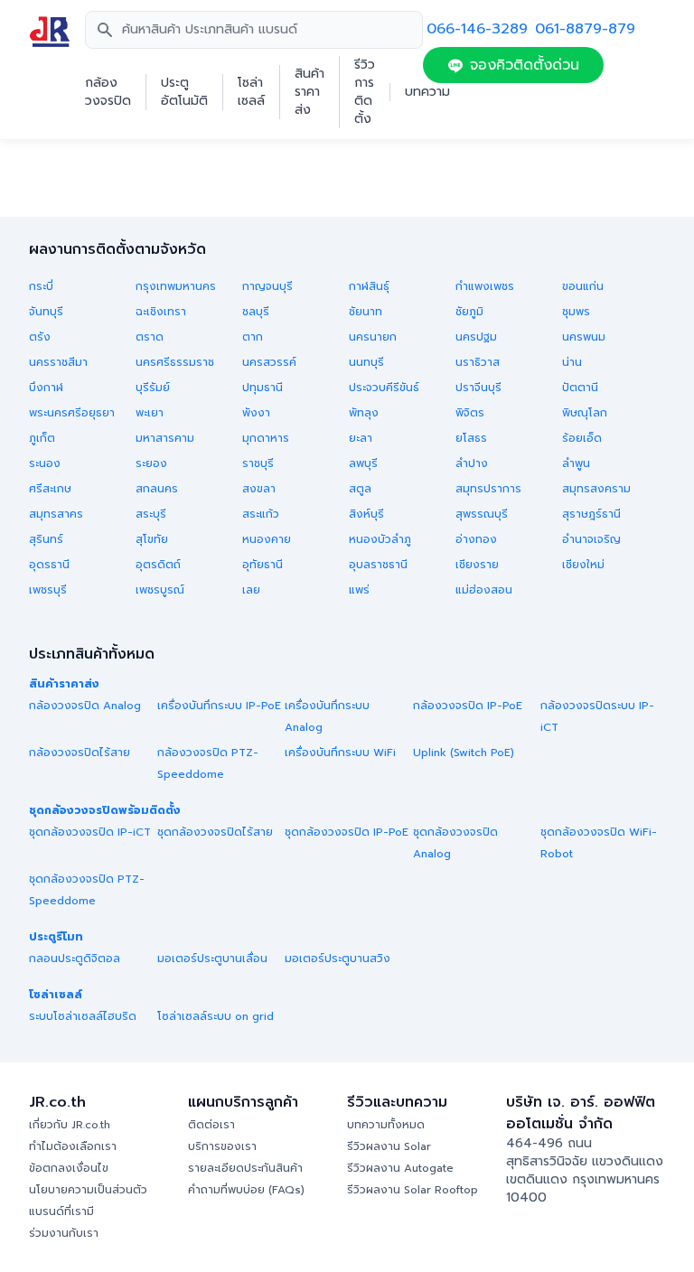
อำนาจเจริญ (591, 539)
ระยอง (151, 463)
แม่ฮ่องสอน (483, 590)
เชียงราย (477, 564)
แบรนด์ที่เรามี (61, 1211)
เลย (251, 590)
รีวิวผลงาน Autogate (400, 1168)
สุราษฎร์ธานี (591, 514)
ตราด (150, 337)
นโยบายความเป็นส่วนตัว (88, 1190)
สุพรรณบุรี (481, 514)
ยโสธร (471, 438)
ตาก (252, 337)
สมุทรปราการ (488, 489)
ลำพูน (576, 463)
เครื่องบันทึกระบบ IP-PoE (219, 705)
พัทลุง (364, 413)
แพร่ (359, 590)
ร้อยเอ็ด (582, 438)
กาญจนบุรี (267, 286)
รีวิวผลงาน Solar (389, 1146)
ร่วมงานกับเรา (63, 1233)
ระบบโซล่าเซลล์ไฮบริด (82, 1016)
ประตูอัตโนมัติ (184, 92)
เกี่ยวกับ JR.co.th (69, 1125)
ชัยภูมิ (469, 312)
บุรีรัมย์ (153, 387)
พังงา (256, 413)
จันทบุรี (46, 312)
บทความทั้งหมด (386, 1125)
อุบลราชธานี (378, 564)
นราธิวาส (477, 362)
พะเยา (150, 413)
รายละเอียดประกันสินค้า (245, 1168)
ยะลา (360, 438)
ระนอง (45, 463)
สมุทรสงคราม (596, 489)
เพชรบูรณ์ (160, 590)
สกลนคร (157, 489)
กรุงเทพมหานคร (176, 286)
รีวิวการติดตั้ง (364, 92)
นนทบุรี (366, 362)
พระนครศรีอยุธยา (72, 413)
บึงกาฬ (46, 387)
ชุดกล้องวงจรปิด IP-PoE (346, 832)
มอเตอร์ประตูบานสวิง (337, 958)
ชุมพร (576, 312)
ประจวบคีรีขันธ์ (384, 387)
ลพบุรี (363, 463)
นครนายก (373, 337)
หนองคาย (266, 539)
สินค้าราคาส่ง (309, 92)
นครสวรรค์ (269, 362)
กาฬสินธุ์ (369, 286)
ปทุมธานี (262, 387)
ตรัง (40, 337)
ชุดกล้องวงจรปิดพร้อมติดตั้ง (105, 810)
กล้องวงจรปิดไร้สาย (79, 752)
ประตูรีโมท (56, 937)
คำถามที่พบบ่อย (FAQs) (246, 1190)
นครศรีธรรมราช (175, 362)
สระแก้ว (260, 514)
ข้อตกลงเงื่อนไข (68, 1168)
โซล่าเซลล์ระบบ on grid (215, 1016)
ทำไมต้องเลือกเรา (73, 1146)
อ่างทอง (476, 539)
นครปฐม (476, 337)
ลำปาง (471, 463)
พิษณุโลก (584, 413)
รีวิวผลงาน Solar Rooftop (412, 1190)
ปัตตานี (580, 387)
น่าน (572, 362)
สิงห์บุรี (366, 514)
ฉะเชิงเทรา (161, 312)
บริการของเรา (222, 1146)
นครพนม (583, 337)
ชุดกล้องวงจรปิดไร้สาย (215, 832)
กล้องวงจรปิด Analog (85, 705)
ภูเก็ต (42, 438)
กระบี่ (41, 286)
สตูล (360, 489)
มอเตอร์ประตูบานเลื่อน (212, 958)
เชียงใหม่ (583, 564)
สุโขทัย (152, 539)
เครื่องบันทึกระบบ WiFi (340, 752)
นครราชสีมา (58, 362)
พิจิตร (469, 413)
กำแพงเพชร (484, 286)
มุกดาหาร (265, 438)
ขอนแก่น (583, 286)
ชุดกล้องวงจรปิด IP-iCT (90, 832)
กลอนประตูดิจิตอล (74, 958)
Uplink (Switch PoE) (463, 752)
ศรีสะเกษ (50, 489)
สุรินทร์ (46, 539)
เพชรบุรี (48, 590)
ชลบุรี (255, 312)
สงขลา (259, 489)
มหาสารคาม (165, 438)
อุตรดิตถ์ (158, 564)
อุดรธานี (49, 564)
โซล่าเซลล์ (251, 92)
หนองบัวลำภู (380, 539)
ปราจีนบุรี (478, 387)
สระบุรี (151, 514)
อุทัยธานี (262, 564)
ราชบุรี (258, 463)
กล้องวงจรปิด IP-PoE (467, 705)
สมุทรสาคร (56, 514)
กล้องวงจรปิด (108, 92)
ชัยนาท (365, 312)
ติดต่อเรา (211, 1125)
